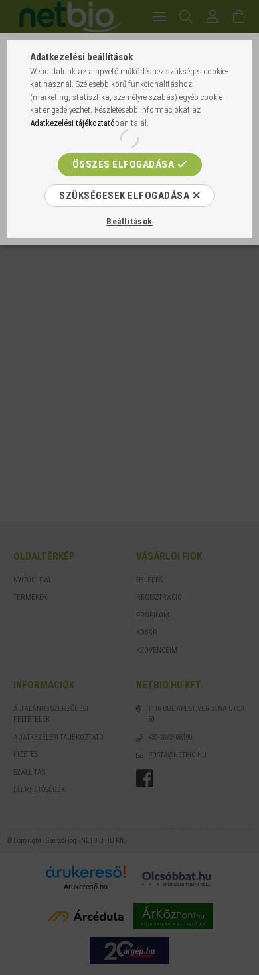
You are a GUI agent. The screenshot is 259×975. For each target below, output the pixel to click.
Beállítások (129, 221)
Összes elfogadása (123, 164)
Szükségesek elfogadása (124, 196)
